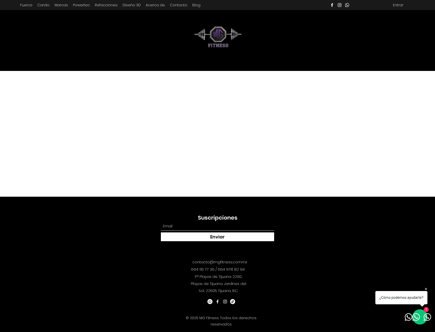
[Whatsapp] (209, 301)
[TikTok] (232, 301)
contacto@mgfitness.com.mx (219, 262)
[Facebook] (332, 5)
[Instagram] (339, 5)
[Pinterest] (347, 5)
